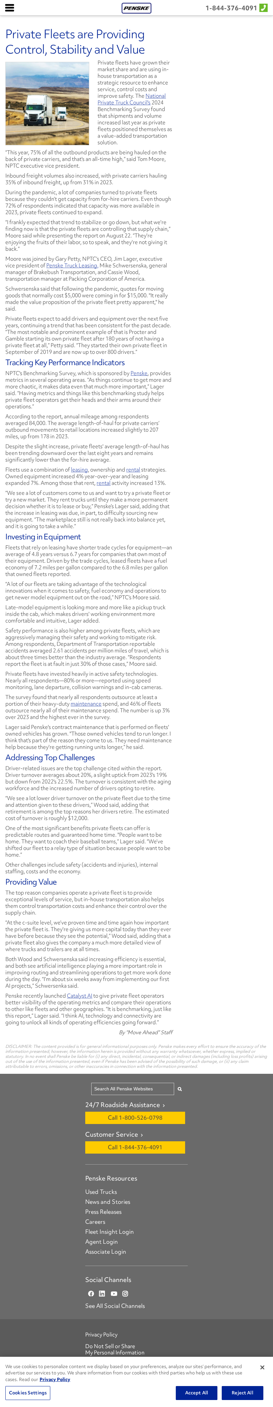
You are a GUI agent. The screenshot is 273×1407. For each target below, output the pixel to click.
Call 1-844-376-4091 (135, 1147)
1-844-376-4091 (231, 8)
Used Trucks (101, 1192)
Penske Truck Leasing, (72, 265)
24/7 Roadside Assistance (122, 1104)
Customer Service (111, 1134)
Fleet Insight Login (109, 1231)
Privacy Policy (101, 1334)
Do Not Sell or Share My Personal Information (114, 1349)
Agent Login (101, 1241)
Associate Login (105, 1251)
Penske (139, 373)
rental (133, 469)
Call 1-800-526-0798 (135, 1117)
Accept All (196, 1393)
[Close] (262, 1367)
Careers (95, 1221)
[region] (136, 1382)
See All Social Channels (115, 1306)
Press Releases (103, 1211)
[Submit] (180, 1089)
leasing (79, 469)
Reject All (242, 1393)
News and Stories (107, 1201)
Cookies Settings (28, 1393)
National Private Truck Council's (132, 99)
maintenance (86, 703)
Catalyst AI (79, 995)
